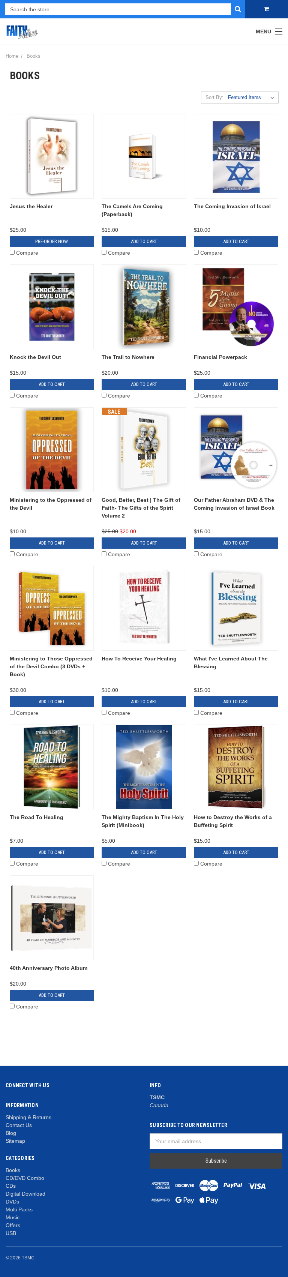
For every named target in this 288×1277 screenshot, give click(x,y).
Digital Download (25, 1194)
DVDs (12, 1202)
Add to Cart (144, 241)
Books (13, 1170)
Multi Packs (19, 1209)
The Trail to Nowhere (128, 357)
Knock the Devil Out (35, 357)
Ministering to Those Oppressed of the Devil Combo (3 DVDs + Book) (51, 666)
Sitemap (15, 1141)
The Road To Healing (36, 817)
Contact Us (19, 1125)
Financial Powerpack (220, 357)
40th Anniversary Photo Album (48, 968)
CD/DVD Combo (25, 1178)
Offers (13, 1225)
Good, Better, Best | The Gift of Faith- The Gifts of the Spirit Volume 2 (141, 508)
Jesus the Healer (31, 206)
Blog (11, 1133)
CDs (11, 1186)
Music (13, 1217)
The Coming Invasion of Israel (232, 206)
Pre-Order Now (51, 241)
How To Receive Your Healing (139, 659)
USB (11, 1233)
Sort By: (215, 97)
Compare (27, 253)
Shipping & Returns (28, 1117)
